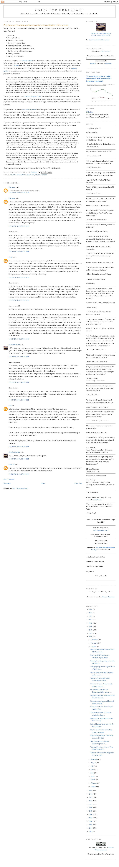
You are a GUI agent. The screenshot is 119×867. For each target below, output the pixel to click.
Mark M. (12, 464)
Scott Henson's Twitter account (99, 40)
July (92, 766)
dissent (16, 65)
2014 (91, 794)
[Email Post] (39, 172)
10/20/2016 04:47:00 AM (19, 474)
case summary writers (29, 110)
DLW (10, 257)
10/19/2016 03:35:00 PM (19, 356)
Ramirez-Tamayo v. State (33, 96)
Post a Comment (8, 479)
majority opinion (27, 60)
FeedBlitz (108, 63)
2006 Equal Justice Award (100, 530)
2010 (91, 807)
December (94, 639)
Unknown (12, 187)
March (93, 779)
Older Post (78, 483)
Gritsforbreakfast (14, 344)
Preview (93, 63)
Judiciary (30, 175)
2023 (91, 613)
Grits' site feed (105, 52)
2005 (91, 824)
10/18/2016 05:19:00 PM (19, 252)
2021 (91, 620)
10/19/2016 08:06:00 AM (19, 277)
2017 (91, 633)
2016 (91, 637)
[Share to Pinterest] (51, 172)
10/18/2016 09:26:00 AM (19, 226)
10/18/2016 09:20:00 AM (19, 192)
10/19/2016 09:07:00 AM (19, 339)
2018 (91, 630)
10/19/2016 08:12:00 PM (19, 459)
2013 (91, 797)
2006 (91, 821)
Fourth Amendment (18, 175)
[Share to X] (46, 172)
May (92, 773)
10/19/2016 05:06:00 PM (19, 446)
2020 (91, 623)
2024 (91, 609)
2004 (91, 828)
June (92, 769)
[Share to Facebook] (49, 172)
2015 (91, 790)
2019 (91, 626)
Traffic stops (41, 175)
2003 (91, 831)
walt (10, 405)
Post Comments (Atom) (20, 488)
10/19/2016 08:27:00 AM (19, 300)
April (93, 776)
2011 (91, 804)
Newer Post (7, 483)
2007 (91, 818)
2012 (91, 801)
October (94, 646)
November (94, 643)
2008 (91, 814)
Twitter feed (98, 500)
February (94, 783)
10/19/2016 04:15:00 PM (19, 400)
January (93, 786)
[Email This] (42, 172)
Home (43, 483)
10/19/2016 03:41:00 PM (19, 382)
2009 (91, 811)
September (94, 759)
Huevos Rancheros (108, 597)
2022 (91, 616)
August (93, 763)
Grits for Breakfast (59, 10)
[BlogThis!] (44, 172)
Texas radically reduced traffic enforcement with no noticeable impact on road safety (98, 78)
